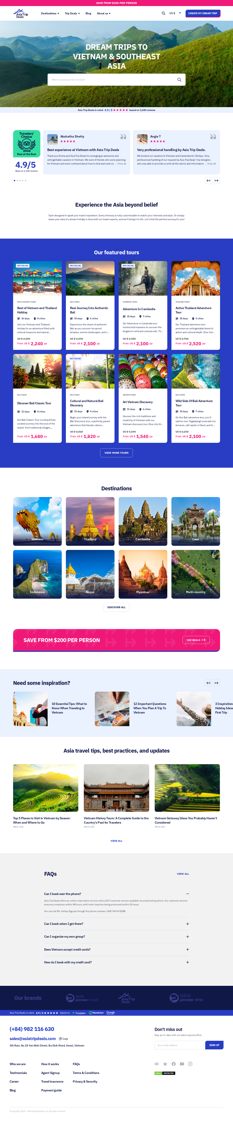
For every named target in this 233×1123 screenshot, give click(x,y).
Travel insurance (52, 1081)
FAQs (76, 1064)
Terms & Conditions (86, 1073)
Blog (13, 1090)
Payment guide (51, 1090)
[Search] (179, 80)
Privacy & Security (85, 1081)
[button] (216, 180)
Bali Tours (75, 302)
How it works (50, 1064)
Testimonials (18, 1073)
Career (14, 1081)
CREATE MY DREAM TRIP (202, 13)
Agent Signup (50, 1073)
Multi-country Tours (26, 302)
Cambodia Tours (130, 302)
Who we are (18, 1064)
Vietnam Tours (129, 395)
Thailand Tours (183, 302)
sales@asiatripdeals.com (33, 1038)
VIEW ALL (117, 840)
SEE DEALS (193, 640)
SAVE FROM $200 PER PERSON (116, 3)
